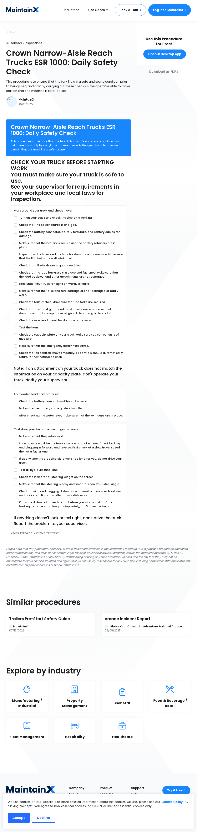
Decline (43, 817)
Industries (71, 10)
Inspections (33, 43)
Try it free (175, 790)
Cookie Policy (172, 802)
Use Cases (96, 10)
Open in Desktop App (164, 54)
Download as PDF (162, 71)
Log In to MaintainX (168, 10)
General (16, 43)
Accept (18, 817)
